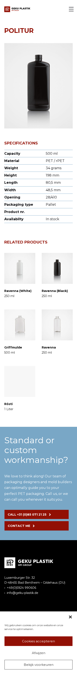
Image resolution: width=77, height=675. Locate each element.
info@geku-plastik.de (22, 593)
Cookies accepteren (38, 641)
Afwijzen (38, 653)
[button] (70, 617)
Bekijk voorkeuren (38, 665)
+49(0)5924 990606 (21, 588)
